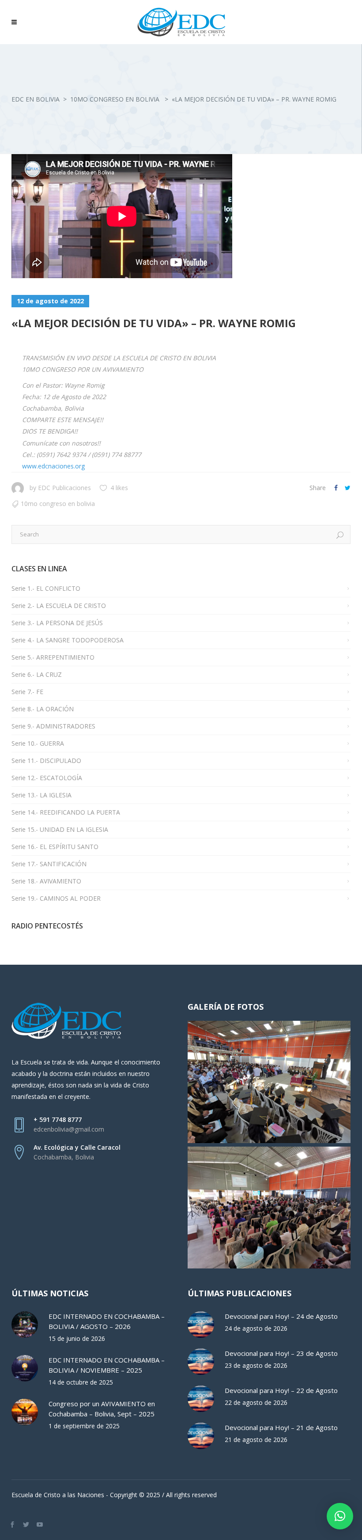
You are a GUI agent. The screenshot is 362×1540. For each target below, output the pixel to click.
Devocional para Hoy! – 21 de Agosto (281, 1427)
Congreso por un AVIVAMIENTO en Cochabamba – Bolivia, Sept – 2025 (102, 1408)
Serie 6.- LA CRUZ (36, 674)
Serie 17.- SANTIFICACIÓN (49, 864)
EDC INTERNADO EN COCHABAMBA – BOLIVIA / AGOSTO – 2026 (107, 1321)
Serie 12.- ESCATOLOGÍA (46, 778)
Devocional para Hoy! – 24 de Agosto (281, 1316)
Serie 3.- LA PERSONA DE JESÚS (57, 623)
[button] (340, 1516)
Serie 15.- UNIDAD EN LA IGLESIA (59, 829)
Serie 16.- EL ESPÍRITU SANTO (54, 846)
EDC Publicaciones (64, 487)
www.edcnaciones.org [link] (53, 466)
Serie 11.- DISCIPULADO (46, 760)
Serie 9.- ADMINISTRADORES (53, 726)
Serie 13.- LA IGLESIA (41, 795)
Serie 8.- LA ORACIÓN (42, 709)
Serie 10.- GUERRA (37, 743)
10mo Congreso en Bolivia (114, 99)
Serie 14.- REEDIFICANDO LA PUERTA (65, 812)
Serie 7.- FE (27, 691)
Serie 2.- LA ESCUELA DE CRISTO (58, 605)
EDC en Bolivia (35, 99)
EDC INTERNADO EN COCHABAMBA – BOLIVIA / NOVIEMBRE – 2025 (107, 1364)
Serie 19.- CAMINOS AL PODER (56, 898)
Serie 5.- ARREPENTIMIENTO (52, 657)
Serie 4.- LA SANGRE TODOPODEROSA (67, 640)
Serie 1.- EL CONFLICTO (45, 588)
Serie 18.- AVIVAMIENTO (46, 881)
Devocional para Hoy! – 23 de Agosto (281, 1353)
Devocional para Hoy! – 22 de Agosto (281, 1390)
